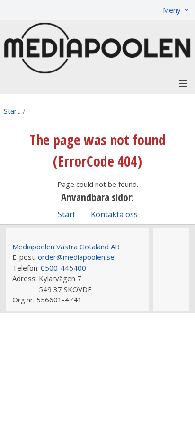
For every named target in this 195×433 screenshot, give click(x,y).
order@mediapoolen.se (76, 257)
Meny (172, 10)
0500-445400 (63, 268)
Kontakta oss (114, 214)
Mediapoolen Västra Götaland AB (66, 246)
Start (12, 110)
